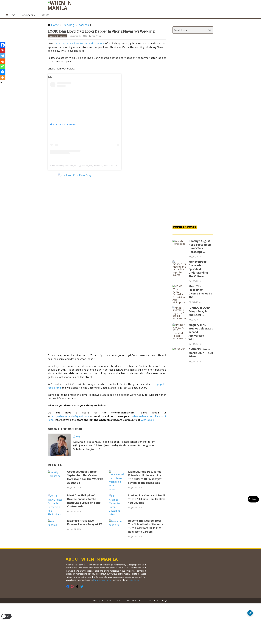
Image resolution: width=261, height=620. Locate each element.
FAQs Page (133, 579)
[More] (2, 77)
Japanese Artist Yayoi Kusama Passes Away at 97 (84, 522)
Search (254, 499)
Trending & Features (57, 36)
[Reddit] (2, 61)
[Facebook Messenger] (2, 72)
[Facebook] (2, 45)
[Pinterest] (2, 50)
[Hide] (1, 83)
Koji (78, 436)
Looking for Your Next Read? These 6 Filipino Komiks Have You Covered (146, 499)
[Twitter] (2, 55)
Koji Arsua (96, 36)
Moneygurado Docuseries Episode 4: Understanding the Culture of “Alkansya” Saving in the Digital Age (144, 477)
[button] (6, 616)
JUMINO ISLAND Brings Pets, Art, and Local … (199, 311)
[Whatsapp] (2, 66)
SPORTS (45, 15)
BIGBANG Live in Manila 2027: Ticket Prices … (201, 353)
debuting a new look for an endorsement (79, 43)
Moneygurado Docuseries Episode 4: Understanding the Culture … (198, 269)
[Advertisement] (193, 176)
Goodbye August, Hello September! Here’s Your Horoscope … (200, 246)
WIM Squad (147, 419)
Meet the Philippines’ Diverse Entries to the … (200, 291)
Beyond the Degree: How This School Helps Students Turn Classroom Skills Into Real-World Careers (145, 526)
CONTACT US (152, 600)
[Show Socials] (250, 613)
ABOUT (119, 600)
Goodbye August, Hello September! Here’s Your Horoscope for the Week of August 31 (85, 477)
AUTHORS (107, 600)
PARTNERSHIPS (134, 600)
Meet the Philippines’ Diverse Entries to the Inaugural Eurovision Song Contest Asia (83, 501)
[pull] (6, 15)
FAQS (164, 600)
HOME (95, 600)
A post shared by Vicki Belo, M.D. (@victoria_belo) (71, 165)
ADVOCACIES (28, 15)
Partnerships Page (102, 579)
